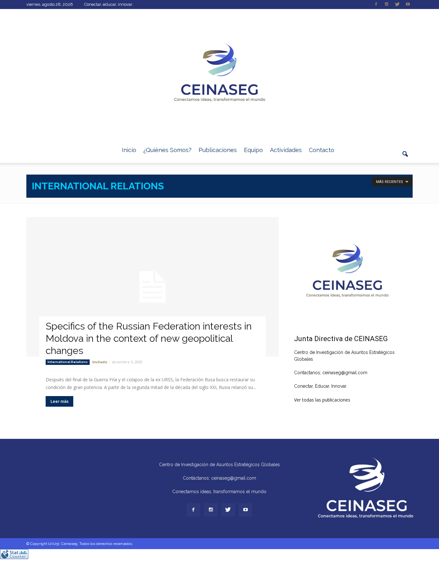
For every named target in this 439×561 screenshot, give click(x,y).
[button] (405, 158)
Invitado (99, 362)
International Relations (68, 362)
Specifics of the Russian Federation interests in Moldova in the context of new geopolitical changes (149, 338)
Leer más (59, 401)
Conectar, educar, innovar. (108, 4)
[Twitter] (397, 4)
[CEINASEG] (219, 73)
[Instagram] (386, 4)
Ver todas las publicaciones (322, 400)
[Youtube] (408, 4)
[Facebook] (376, 4)
